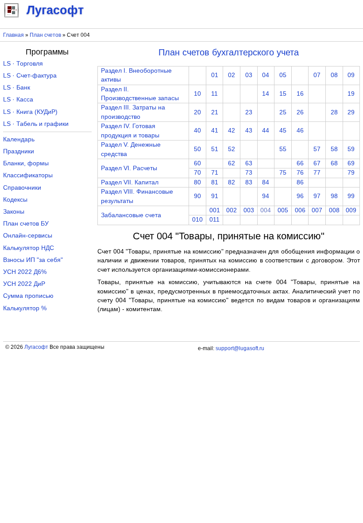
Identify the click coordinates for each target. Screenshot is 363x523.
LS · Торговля (23, 63)
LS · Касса (18, 99)
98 (334, 196)
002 (231, 210)
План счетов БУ (26, 223)
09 (351, 75)
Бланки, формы (26, 163)
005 (283, 210)
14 (265, 93)
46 (300, 130)
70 (197, 172)
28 (334, 112)
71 (214, 172)
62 (231, 163)
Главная (13, 35)
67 (317, 163)
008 (334, 210)
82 (231, 182)
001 (214, 210)
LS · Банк (16, 87)
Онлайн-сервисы (27, 235)
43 (248, 130)
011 (214, 219)
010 (197, 219)
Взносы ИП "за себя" (33, 260)
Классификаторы (28, 175)
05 (282, 75)
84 (265, 182)
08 (334, 75)
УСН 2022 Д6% (24, 272)
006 (300, 210)
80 (197, 182)
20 (197, 112)
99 (351, 196)
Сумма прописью (28, 296)
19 (351, 93)
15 (282, 93)
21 (214, 112)
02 (231, 75)
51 (214, 149)
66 (300, 163)
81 (214, 182)
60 (197, 163)
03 (248, 75)
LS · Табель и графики (36, 124)
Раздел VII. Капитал (129, 182)
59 (351, 149)
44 (265, 130)
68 (334, 163)
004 (265, 210)
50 (197, 149)
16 (300, 93)
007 (317, 210)
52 (231, 149)
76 (300, 172)
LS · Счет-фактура (30, 75)
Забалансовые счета (131, 215)
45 (282, 130)
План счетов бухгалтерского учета (228, 52)
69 (351, 163)
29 (351, 112)
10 (197, 93)
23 (248, 112)
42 (231, 130)
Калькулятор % (24, 308)
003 (248, 210)
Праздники (18, 151)
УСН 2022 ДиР (24, 284)
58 (334, 149)
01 (214, 75)
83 (248, 182)
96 (300, 196)
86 (300, 182)
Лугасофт (36, 347)
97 (317, 196)
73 (248, 172)
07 (317, 75)
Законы (13, 211)
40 (197, 130)
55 (282, 149)
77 (317, 172)
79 (351, 172)
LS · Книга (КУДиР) (30, 112)
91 (214, 196)
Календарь (19, 139)
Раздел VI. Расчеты (129, 168)
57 (317, 149)
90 (197, 196)
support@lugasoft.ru (240, 348)
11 (214, 93)
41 (214, 130)
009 (351, 210)
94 (265, 196)
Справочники (22, 187)
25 (282, 112)
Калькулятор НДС (28, 248)
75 (282, 172)
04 (265, 75)
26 (300, 112)
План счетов (45, 35)
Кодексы (15, 199)
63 (248, 163)
